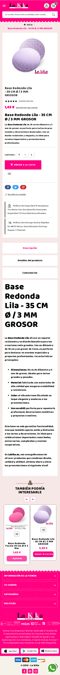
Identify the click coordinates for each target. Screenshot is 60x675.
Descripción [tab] (30, 248)
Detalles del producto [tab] (30, 260)
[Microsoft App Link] (49, 651)
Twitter (15, 187)
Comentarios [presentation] (29, 273)
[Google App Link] (29, 651)
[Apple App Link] (10, 651)
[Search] (53, 14)
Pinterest (23, 187)
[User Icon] (46, 5)
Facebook (8, 187)
